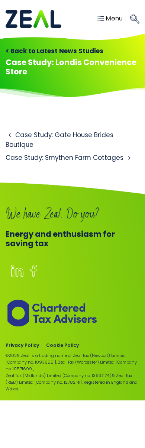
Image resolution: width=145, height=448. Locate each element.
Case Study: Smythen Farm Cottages (65, 157)
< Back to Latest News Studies (54, 50)
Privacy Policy (22, 345)
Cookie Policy (62, 345)
